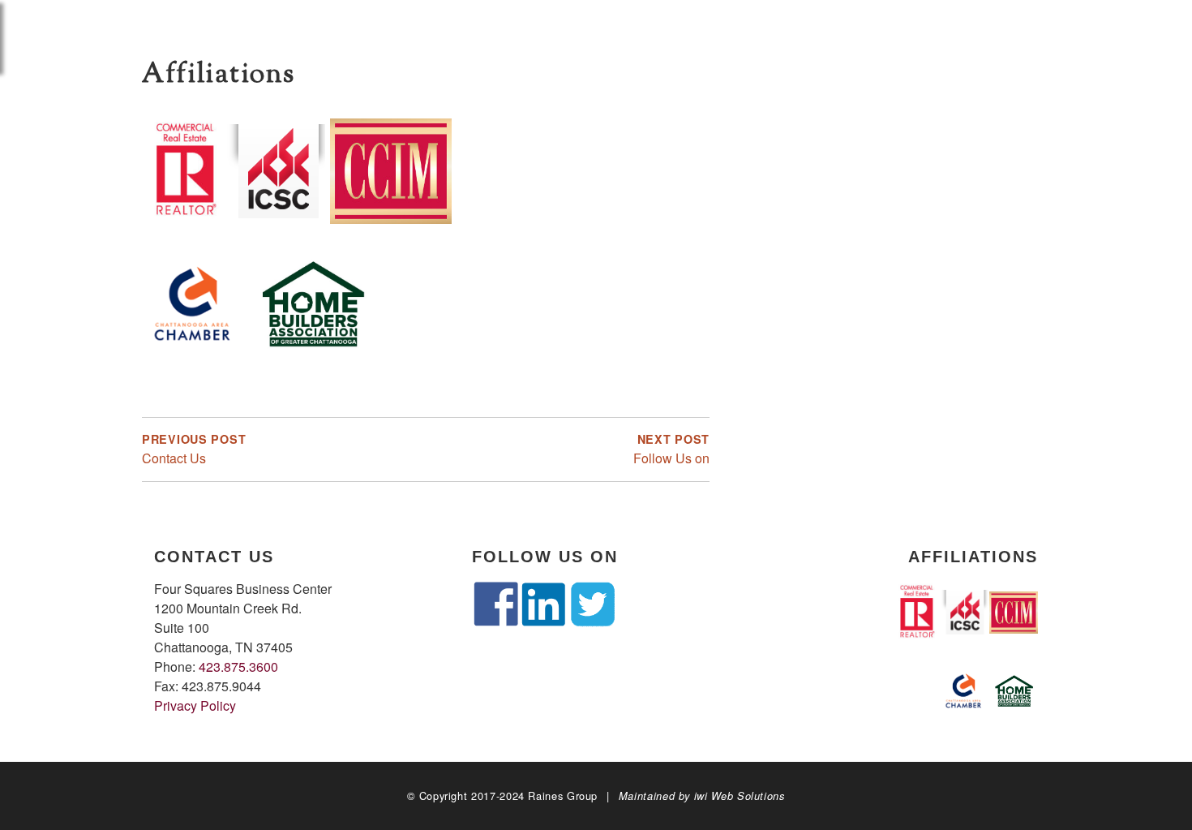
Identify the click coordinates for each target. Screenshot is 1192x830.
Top (1153, 791)
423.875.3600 (238, 666)
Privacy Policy (195, 705)
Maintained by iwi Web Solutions (702, 796)
